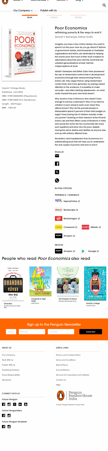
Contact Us (61, 380)
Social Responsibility (11, 375)
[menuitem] (21, 10)
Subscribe (90, 332)
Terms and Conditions (65, 360)
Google (92, 251)
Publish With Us (8, 365)
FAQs (58, 385)
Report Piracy (62, 365)
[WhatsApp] (80, 179)
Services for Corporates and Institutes (72, 375)
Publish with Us (48, 10)
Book (29, 17)
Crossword (69, 227)
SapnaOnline (70, 201)
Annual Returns (63, 370)
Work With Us (7, 360)
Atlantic (94, 227)
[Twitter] (80, 170)
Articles (78, 17)
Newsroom (6, 380)
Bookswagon (70, 218)
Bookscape (69, 210)
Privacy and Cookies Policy (68, 355)
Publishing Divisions (10, 370)
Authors (54, 17)
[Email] (80, 154)
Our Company (21, 10)
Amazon (68, 235)
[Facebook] (80, 162)
